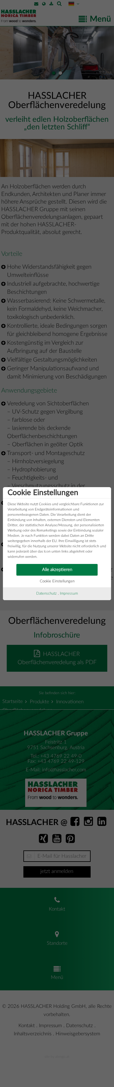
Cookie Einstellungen (57, 581)
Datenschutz (46, 593)
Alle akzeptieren (57, 569)
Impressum (69, 593)
